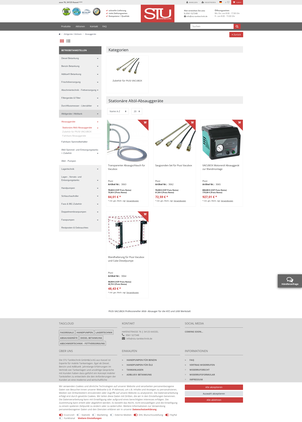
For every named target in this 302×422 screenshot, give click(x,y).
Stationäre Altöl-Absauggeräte (77, 127)
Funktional (69, 418)
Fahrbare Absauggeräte (74, 135)
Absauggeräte (90, 34)
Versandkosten (132, 201)
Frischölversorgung (71, 82)
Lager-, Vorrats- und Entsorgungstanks (71, 178)
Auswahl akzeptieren (214, 393)
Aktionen (80, 26)
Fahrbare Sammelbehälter (74, 141)
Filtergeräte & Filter (71, 98)
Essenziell (69, 414)
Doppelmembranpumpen (73, 211)
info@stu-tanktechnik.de (196, 16)
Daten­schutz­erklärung (144, 409)
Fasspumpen (67, 219)
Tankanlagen (132, 369)
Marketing (102, 414)
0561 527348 (132, 335)
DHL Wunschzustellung (151, 414)
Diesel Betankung (70, 58)
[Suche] (237, 26)
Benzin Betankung (70, 66)
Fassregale (67, 332)
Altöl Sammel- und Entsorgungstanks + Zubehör (79, 151)
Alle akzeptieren (213, 387)
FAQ (104, 26)
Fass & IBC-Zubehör (71, 204)
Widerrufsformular (202, 374)
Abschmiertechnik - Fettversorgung (78, 90)
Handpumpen (68, 188)
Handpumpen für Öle (137, 364)
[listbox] (127, 141)
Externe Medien (123, 414)
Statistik (85, 414)
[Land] (220, 2)
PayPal (173, 414)
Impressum (196, 379)
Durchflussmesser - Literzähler (76, 105)
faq (189, 359)
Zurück (237, 34)
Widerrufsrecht (200, 369)
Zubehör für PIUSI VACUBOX (76, 131)
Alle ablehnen (214, 399)
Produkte (66, 26)
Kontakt (94, 26)
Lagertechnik (67, 169)
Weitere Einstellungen (90, 418)
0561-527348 (192, 13)
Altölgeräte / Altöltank (72, 34)
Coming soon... (194, 331)
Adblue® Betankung (71, 74)
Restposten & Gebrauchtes (74, 227)
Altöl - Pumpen (68, 161)
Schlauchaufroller (70, 196)
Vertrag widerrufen (200, 364)
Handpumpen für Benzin (139, 359)
